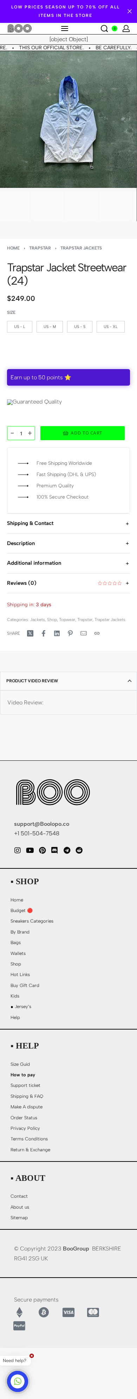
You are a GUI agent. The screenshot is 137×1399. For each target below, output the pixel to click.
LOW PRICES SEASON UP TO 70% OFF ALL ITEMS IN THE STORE (65, 11)
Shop (52, 619)
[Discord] (54, 850)
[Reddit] (79, 850)
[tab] (68, 681)
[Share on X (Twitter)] (30, 633)
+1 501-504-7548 (36, 833)
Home (13, 248)
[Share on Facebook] (43, 633)
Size (11, 312)
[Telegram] (66, 850)
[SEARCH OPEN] (104, 28)
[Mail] (83, 633)
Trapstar (40, 248)
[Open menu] (64, 28)
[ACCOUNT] (126, 28)
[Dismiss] (130, 11)
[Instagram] (17, 850)
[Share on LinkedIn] (57, 633)
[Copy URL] (97, 633)
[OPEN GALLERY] (68, 119)
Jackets (37, 619)
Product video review (32, 680)
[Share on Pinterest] (70, 633)
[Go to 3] (82, 206)
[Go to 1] (15, 206)
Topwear (67, 619)
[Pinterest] (42, 850)
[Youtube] (29, 850)
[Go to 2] (48, 206)
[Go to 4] (115, 206)
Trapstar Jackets (81, 248)
